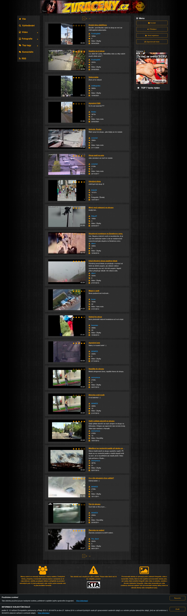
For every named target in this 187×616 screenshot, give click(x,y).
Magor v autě (94, 290)
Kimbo (93, 112)
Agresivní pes (94, 342)
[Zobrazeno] (89, 36)
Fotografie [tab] (27, 38)
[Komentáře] (89, 38)
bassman (94, 325)
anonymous (95, 377)
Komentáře (27, 51)
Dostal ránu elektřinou (98, 25)
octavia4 (94, 138)
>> (90, 18)
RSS (24, 58)
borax (93, 299)
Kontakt (153, 23)
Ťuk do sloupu (94, 504)
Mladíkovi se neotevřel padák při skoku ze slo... (108, 448)
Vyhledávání (28, 25)
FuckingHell (95, 33)
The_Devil (95, 539)
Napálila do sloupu (96, 369)
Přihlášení (153, 29)
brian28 (94, 190)
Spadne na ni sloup (97, 51)
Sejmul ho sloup (95, 316)
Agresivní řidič (95, 103)
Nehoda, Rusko (95, 129)
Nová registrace (153, 35)
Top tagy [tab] (26, 45)
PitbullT (94, 216)
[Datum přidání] (89, 43)
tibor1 (93, 243)
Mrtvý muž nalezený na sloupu (101, 207)
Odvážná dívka (95, 181)
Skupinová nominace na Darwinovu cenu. (106, 233)
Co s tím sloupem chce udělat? (101, 478)
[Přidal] (89, 33)
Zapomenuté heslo (153, 41)
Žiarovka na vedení (96, 530)
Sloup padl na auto (96, 155)
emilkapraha (95, 86)
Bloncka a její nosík (97, 395)
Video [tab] (25, 32)
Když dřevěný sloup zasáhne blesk (103, 261)
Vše (24, 18)
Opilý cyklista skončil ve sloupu (101, 421)
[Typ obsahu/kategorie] (89, 41)
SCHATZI (94, 351)
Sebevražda (93, 77)
